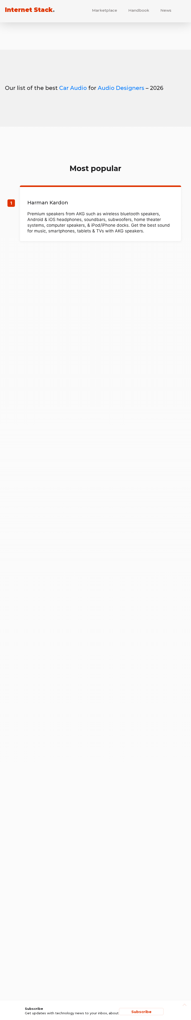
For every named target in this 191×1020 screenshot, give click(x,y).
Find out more (100, 214)
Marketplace (104, 10)
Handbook (138, 10)
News (165, 10)
